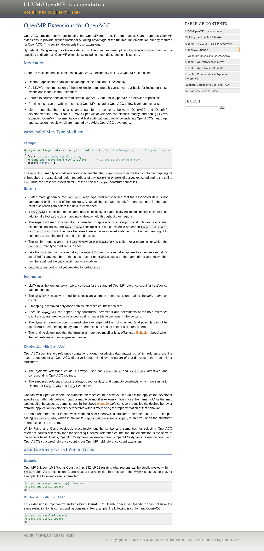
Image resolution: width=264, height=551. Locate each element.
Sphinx (227, 540)
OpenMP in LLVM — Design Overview (208, 43)
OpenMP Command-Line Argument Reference (206, 76)
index (75, 12)
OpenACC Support (196, 49)
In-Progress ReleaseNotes (201, 90)
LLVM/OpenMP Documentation (204, 31)
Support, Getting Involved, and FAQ (207, 84)
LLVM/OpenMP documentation (65, 4)
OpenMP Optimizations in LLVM (204, 61)
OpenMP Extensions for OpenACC (209, 55)
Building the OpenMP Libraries (204, 37)
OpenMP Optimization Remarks (204, 67)
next (62, 12)
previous (46, 12)
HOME (29, 12)
